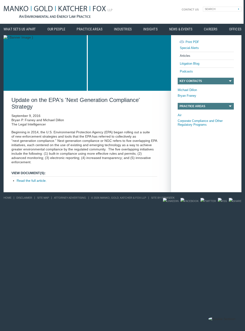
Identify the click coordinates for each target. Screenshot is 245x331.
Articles (185, 56)
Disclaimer (24, 197)
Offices (235, 29)
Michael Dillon (187, 90)
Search (210, 9)
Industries (123, 29)
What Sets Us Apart (20, 29)
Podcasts (186, 71)
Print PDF (192, 42)
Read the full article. (32, 180)
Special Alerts (189, 48)
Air (179, 115)
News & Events (181, 29)
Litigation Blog (189, 63)
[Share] (235, 201)
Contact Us (190, 9)
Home (7, 197)
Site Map (43, 197)
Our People (56, 29)
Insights (150, 29)
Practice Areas (90, 29)
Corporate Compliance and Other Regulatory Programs (200, 122)
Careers (210, 29)
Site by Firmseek (163, 197)
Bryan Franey (187, 95)
